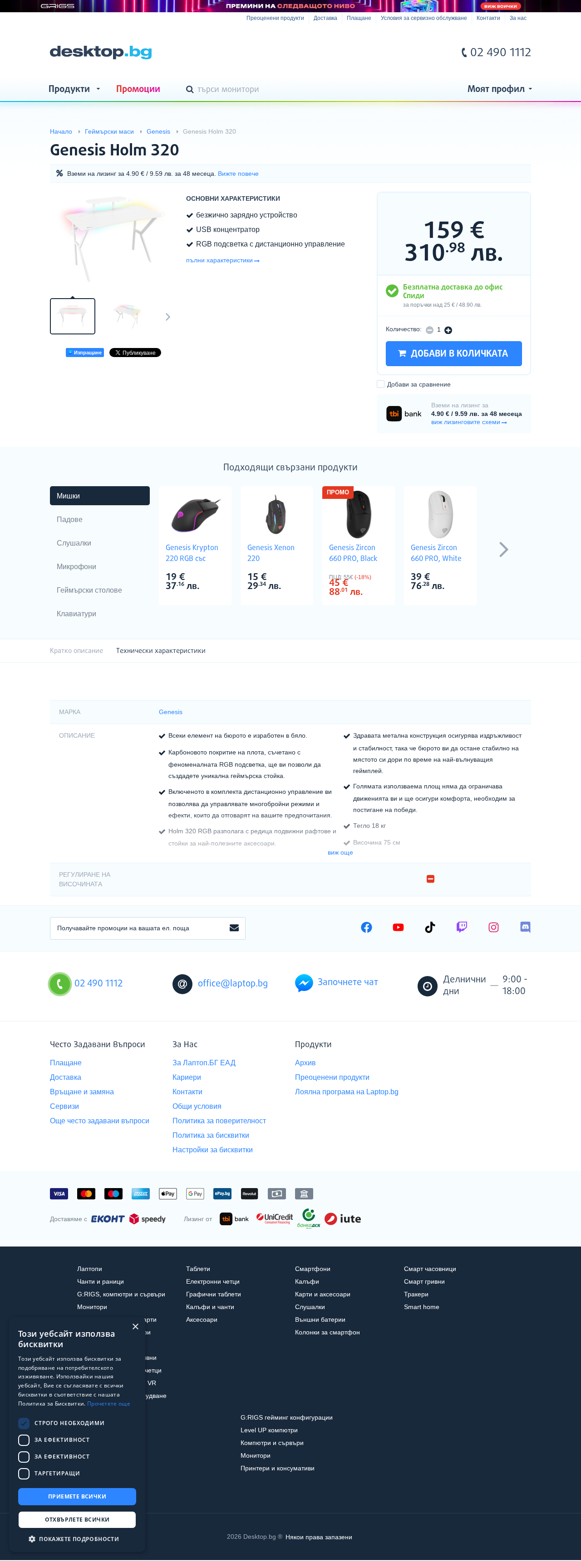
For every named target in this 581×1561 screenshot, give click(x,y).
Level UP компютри (269, 1430)
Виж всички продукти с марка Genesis (506, 143)
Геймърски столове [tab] (89, 590)
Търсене (191, 90)
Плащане (359, 18)
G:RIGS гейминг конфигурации (287, 1417)
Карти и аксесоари (322, 1294)
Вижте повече (238, 173)
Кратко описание (76, 651)
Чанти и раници (100, 1281)
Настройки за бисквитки (212, 1150)
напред (168, 316)
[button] (77, 1538)
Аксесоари (201, 1319)
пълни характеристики (219, 260)
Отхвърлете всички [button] (77, 1519)
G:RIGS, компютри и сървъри (121, 1294)
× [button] (135, 1327)
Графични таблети (213, 1294)
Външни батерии (320, 1319)
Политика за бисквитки (210, 1135)
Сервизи (64, 1106)
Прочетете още (108, 1403)
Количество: (404, 329)
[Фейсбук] (366, 928)
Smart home (421, 1306)
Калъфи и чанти (210, 1306)
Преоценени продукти (275, 18)
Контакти (488, 18)
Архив (305, 1063)
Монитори (92, 1306)
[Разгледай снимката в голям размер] (113, 239)
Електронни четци (213, 1281)
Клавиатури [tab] (76, 614)
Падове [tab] (70, 519)
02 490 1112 (500, 53)
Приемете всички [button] (77, 1496)
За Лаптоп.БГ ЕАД (204, 1063)
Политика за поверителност (219, 1121)
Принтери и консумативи (278, 1468)
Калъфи (307, 1281)
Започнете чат (348, 983)
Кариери (186, 1077)
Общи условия (197, 1106)
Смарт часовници (430, 1268)
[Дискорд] (525, 928)
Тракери (416, 1294)
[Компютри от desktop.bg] (101, 52)
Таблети (198, 1268)
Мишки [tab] (68, 496)
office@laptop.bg (233, 984)
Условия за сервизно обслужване (424, 18)
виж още (340, 852)
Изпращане (87, 352)
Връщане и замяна (82, 1092)
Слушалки (310, 1306)
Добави (419, 384)
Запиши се (234, 928)
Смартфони (312, 1268)
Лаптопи (89, 1268)
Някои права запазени (319, 1536)
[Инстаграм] (493, 928)
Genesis (170, 711)
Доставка (325, 18)
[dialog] (77, 1434)
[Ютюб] (398, 928)
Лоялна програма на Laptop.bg (347, 1092)
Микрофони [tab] (76, 566)
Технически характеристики (161, 651)
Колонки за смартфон (327, 1332)
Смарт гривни (424, 1281)
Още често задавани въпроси (99, 1121)
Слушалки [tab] (74, 543)
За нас (518, 18)
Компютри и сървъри (272, 1442)
